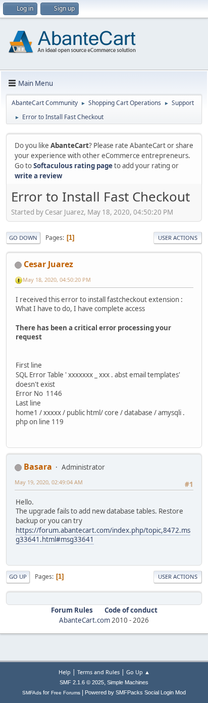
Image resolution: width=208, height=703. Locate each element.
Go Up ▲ (138, 672)
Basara (38, 466)
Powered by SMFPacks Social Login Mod (135, 692)
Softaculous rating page (73, 165)
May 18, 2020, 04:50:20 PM (57, 279)
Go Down (23, 237)
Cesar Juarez (48, 264)
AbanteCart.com (84, 620)
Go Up (18, 576)
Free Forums (65, 692)
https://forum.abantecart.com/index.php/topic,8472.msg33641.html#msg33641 (103, 535)
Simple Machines (127, 682)
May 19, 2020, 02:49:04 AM (49, 482)
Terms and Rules (98, 672)
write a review (38, 175)
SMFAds (31, 692)
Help (65, 672)
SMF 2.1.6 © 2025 (82, 682)
